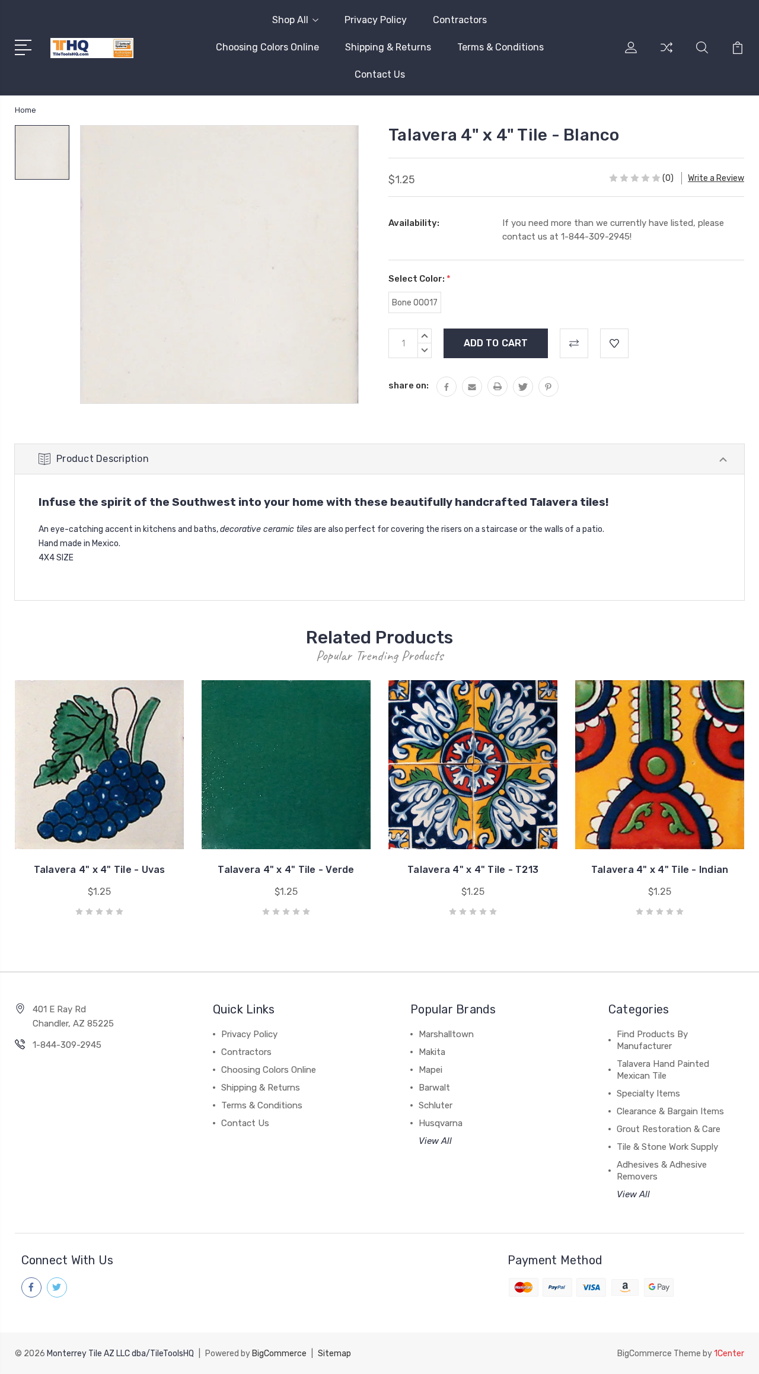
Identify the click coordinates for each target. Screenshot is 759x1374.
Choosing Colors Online (267, 47)
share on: (408, 385)
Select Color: (419, 278)
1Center (729, 1354)
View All (435, 1141)
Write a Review (716, 178)
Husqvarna (441, 1123)
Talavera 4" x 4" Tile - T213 (472, 869)
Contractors (460, 19)
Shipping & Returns (388, 47)
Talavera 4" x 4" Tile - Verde (286, 869)
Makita (432, 1052)
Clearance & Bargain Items (670, 1111)
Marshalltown (446, 1034)
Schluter (435, 1105)
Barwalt (434, 1087)
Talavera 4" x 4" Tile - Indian (660, 869)
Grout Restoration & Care (668, 1129)
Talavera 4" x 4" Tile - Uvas (99, 869)
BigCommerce (279, 1354)
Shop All (290, 19)
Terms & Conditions (500, 47)
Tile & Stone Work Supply (667, 1147)
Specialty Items (648, 1093)
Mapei (430, 1069)
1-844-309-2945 (67, 1045)
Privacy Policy (376, 19)
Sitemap (334, 1354)
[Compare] (666, 54)
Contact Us (380, 74)
